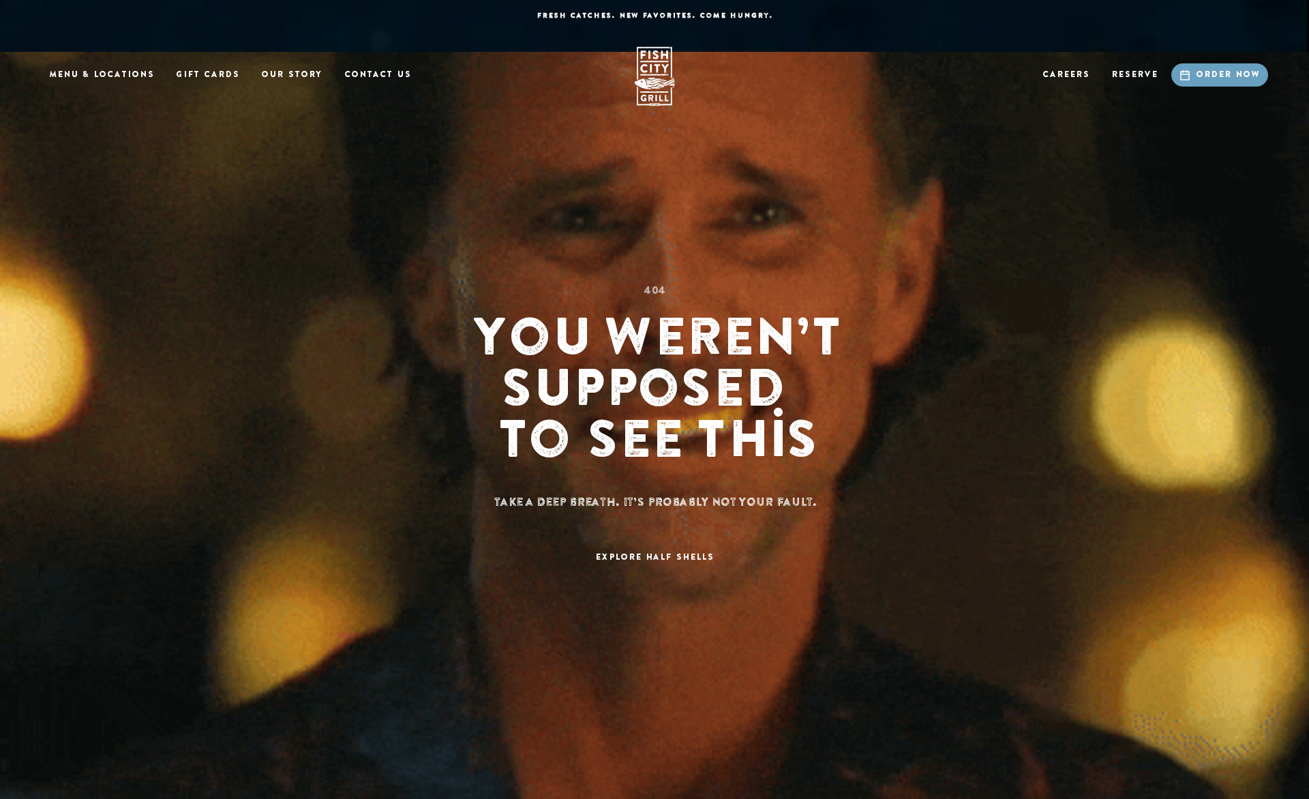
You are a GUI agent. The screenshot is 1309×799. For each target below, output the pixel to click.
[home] (654, 76)
